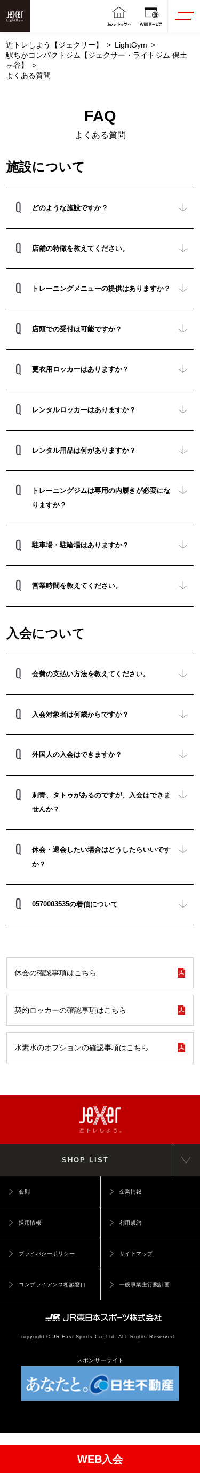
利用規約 (130, 1223)
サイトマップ (136, 1254)
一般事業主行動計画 (144, 1285)
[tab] (100, 208)
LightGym (131, 45)
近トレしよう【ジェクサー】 (54, 45)
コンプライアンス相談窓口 (52, 1285)
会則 (24, 1192)
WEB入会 (100, 1459)
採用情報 (30, 1223)
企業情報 (130, 1192)
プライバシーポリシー (47, 1254)
